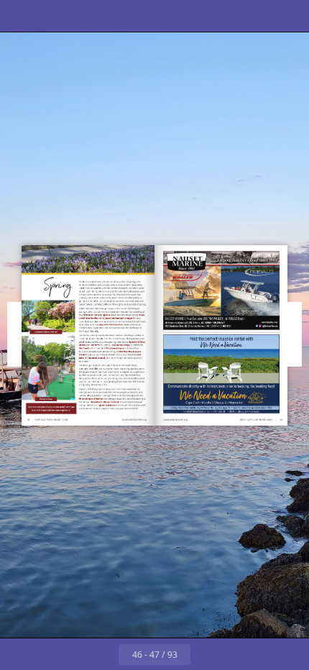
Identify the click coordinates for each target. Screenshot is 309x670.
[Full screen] (289, 16)
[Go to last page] (238, 654)
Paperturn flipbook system (303, 591)
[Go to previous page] (103, 654)
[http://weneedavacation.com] (221, 374)
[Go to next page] (206, 654)
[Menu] (20, 16)
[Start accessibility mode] (83, 16)
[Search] (52, 16)
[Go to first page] (71, 654)
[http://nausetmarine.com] (221, 290)
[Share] (257, 16)
